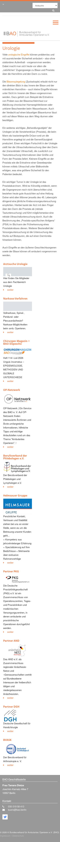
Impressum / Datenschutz (12, 835)
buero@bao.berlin (17, 809)
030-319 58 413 (16, 806)
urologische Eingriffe (18, 54)
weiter (10, 289)
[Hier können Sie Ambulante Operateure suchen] (52, 10)
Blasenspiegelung (16, 81)
